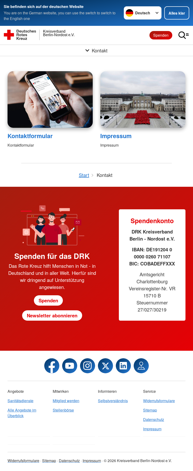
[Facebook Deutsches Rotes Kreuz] (51, 365)
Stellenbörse (63, 410)
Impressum (116, 136)
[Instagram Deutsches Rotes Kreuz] (87, 365)
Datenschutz (153, 419)
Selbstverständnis (113, 400)
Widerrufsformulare (159, 400)
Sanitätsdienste (20, 400)
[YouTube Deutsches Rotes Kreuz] (69, 365)
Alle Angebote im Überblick (22, 412)
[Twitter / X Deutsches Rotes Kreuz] (105, 365)
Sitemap (150, 410)
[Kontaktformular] (50, 99)
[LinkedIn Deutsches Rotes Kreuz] (123, 365)
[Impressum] (142, 99)
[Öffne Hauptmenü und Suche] (183, 35)
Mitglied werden (66, 400)
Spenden (161, 35)
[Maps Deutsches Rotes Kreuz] (141, 365)
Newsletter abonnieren (52, 315)
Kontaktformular (30, 136)
